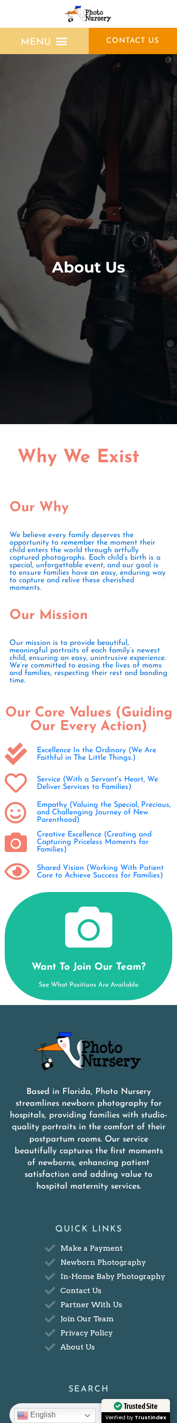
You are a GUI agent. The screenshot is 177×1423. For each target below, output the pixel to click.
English (42, 1415)
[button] (44, 41)
